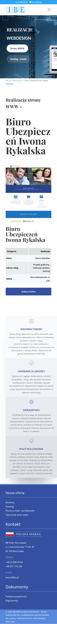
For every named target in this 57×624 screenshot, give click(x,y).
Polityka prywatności (16, 597)
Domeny (10, 502)
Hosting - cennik (18, 59)
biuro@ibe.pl (12, 577)
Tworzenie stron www (17, 515)
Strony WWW (17, 48)
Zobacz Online (28, 291)
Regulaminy (12, 601)
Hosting (10, 507)
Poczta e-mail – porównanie (20, 511)
